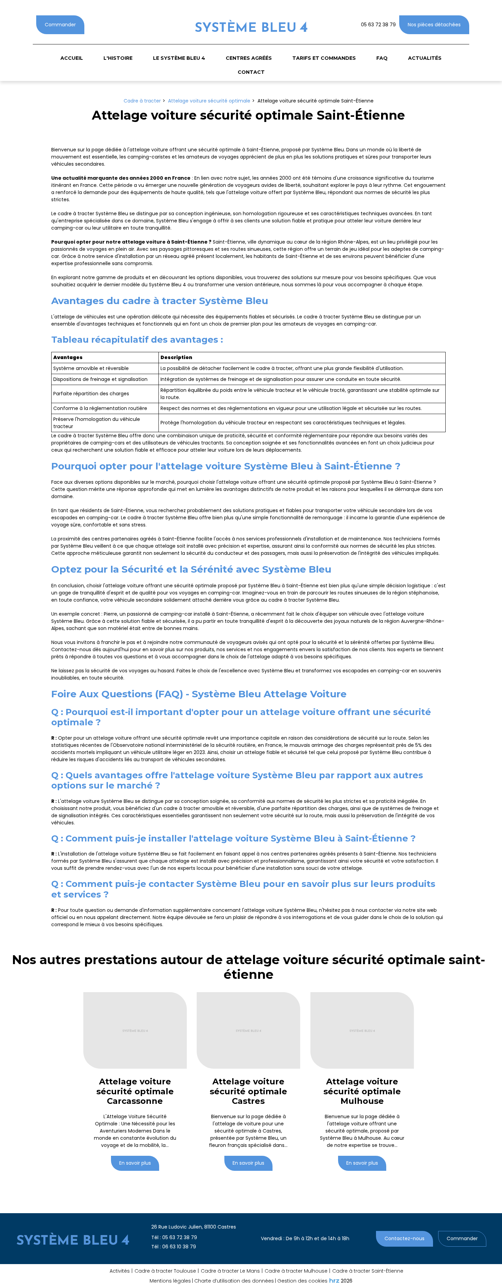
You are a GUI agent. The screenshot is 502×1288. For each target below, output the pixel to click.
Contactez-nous (404, 1238)
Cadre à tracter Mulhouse (296, 1271)
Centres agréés (249, 58)
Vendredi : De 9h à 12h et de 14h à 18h (305, 1238)
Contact (251, 72)
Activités (120, 1271)
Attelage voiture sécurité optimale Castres (248, 1091)
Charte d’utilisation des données (234, 1280)
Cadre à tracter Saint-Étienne (367, 1271)
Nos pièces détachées (434, 24)
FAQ (382, 58)
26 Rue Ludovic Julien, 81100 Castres (193, 1226)
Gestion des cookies (302, 1280)
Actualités (425, 58)
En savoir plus (135, 1163)
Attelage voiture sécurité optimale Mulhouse (362, 1091)
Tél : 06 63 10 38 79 (173, 1246)
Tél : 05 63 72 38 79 (174, 1237)
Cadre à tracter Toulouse (165, 1271)
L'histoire (118, 58)
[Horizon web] (334, 1280)
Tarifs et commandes (324, 58)
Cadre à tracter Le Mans (230, 1271)
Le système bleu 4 (179, 58)
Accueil (71, 58)
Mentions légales (170, 1280)
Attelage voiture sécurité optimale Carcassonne (135, 1091)
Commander (60, 24)
